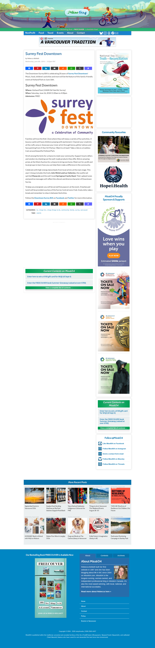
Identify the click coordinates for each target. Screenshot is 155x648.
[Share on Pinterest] (37, 68)
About (70, 32)
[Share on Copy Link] (80, 68)
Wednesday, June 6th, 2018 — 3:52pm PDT (40, 61)
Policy (83, 616)
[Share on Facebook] (29, 68)
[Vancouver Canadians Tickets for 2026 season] (77, 41)
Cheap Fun (42, 210)
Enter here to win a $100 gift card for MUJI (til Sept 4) (49, 276)
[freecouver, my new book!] (50, 617)
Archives (121, 556)
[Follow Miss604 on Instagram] (105, 33)
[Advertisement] (59, 243)
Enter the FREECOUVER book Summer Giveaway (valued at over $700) (56, 283)
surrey (77, 210)
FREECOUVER (79, 29)
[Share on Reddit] (63, 68)
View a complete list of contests (58, 288)
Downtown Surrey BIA (43, 198)
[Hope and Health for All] (113, 177)
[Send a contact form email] (117, 33)
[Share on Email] (54, 68)
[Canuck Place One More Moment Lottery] (113, 234)
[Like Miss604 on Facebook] (113, 33)
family (72, 210)
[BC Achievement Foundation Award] (113, 289)
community (65, 210)
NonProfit (30, 32)
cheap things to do (53, 210)
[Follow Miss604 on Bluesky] (101, 33)
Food (41, 32)
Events (60, 32)
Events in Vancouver (88, 621)
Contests (104, 556)
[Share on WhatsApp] (71, 68)
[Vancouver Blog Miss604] (77, 11)
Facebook (60, 198)
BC (37, 210)
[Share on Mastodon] (88, 68)
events (39, 213)
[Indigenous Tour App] (113, 149)
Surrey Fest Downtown (43, 54)
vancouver (84, 210)
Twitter (71, 198)
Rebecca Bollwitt (33, 58)
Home (83, 601)
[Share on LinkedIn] (46, 68)
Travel (50, 32)
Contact (81, 32)
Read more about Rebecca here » (96, 591)
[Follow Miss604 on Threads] (109, 33)
